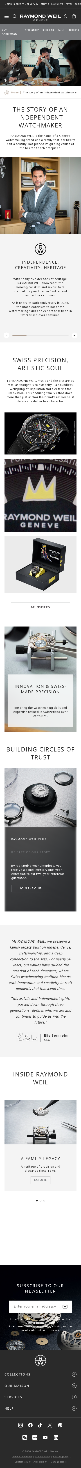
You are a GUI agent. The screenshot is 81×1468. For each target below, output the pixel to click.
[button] (73, 16)
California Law (22, 1462)
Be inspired (40, 607)
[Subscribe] (65, 1307)
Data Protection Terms (40, 1323)
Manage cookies (58, 1462)
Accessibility (40, 1462)
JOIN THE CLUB (31, 888)
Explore (40, 1180)
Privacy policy (42, 1457)
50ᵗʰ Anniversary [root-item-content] (10, 32)
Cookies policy (60, 1457)
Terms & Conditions (22, 1457)
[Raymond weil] (40, 1365)
